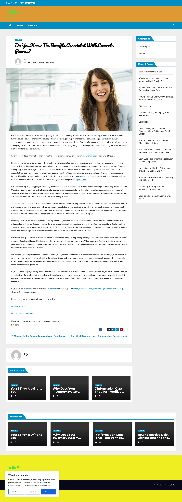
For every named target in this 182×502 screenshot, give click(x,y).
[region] (32, 484)
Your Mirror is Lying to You (26, 390)
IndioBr (13, 12)
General (33, 25)
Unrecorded (144, 122)
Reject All (32, 492)
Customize (16, 492)
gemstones (82, 179)
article (30, 288)
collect (53, 288)
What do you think (19, 306)
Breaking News (146, 46)
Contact (160, 485)
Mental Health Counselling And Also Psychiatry (39, 336)
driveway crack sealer (89, 156)
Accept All (48, 492)
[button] (174, 25)
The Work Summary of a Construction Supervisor (98, 336)
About (153, 485)
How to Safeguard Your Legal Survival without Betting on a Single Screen (155, 131)
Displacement (145, 106)
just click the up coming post (23, 313)
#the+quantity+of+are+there (43, 62)
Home (20, 25)
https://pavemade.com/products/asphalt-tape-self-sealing (98, 288)
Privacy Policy (170, 485)
